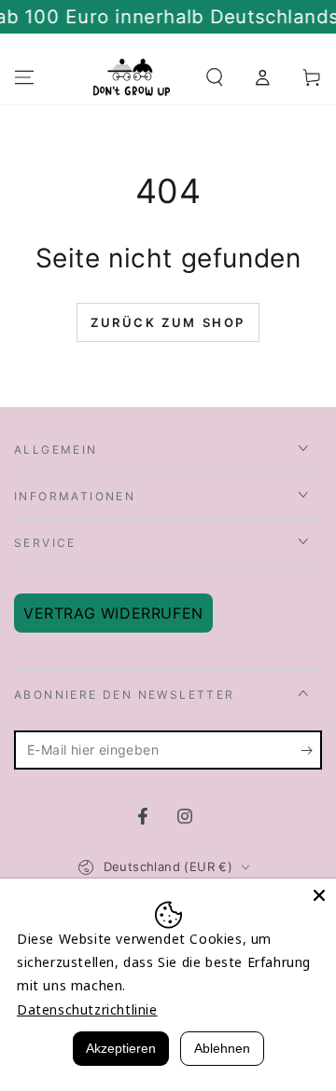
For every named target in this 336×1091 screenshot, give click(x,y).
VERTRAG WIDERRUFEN (113, 613)
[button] (214, 77)
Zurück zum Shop (168, 322)
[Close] (319, 895)
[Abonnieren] (311, 750)
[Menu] (24, 77)
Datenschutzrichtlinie (87, 1009)
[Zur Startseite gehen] (131, 77)
